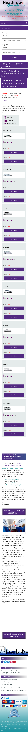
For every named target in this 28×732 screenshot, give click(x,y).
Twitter (5, 661)
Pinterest (14, 661)
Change (4, 100)
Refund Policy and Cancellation (10, 672)
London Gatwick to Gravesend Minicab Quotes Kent (13, 73)
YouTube (11, 661)
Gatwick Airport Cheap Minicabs (14, 635)
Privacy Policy (5, 674)
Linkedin (8, 661)
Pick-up (4, 33)
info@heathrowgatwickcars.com (9, 679)
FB (2, 661)
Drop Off (5, 45)
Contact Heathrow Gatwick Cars (9, 671)
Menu (3, 23)
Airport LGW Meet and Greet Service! (14, 512)
